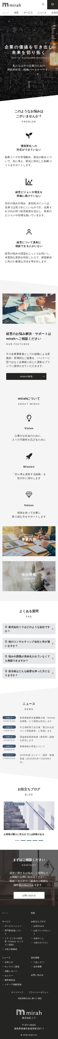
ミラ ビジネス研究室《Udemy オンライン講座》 (14, 941)
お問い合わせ (29, 895)
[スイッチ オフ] (43, 5)
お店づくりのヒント (41, 932)
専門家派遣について (13, 932)
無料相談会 (10, 980)
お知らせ (9, 962)
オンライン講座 (12, 966)
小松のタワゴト (40, 942)
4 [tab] (35, 840)
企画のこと (38, 938)
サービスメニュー (13, 926)
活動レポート (11, 971)
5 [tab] (41, 840)
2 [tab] (23, 840)
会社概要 (37, 966)
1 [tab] (17, 840)
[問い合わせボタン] (52, 4)
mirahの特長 (26, 376)
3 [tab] (29, 840)
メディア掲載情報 (13, 984)
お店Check (38, 926)
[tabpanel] (29, 818)
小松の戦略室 (11, 949)
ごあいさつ (38, 962)
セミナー (9, 975)
